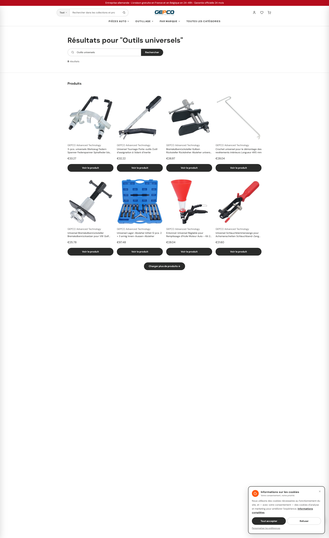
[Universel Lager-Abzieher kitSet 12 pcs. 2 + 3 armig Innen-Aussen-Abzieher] (140, 202)
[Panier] (269, 12)
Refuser (304, 521)
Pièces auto (117, 21)
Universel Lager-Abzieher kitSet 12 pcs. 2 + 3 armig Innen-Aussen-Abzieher (139, 234)
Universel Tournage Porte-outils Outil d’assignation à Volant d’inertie (137, 151)
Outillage (143, 21)
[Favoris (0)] (262, 12)
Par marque (169, 21)
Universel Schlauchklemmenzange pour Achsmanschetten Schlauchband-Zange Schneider (238, 234)
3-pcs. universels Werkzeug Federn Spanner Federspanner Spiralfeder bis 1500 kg (89, 151)
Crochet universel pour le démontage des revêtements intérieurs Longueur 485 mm (238, 151)
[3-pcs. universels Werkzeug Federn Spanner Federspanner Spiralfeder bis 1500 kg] (90, 118)
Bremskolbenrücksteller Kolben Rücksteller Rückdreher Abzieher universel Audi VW (189, 151)
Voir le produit (90, 167)
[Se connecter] (254, 12)
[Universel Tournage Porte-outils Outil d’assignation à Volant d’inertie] (140, 118)
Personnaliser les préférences (266, 528)
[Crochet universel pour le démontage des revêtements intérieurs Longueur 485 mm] (238, 118)
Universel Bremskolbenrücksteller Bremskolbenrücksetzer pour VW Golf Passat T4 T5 (88, 234)
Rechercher (152, 52)
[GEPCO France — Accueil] (164, 12)
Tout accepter (269, 521)
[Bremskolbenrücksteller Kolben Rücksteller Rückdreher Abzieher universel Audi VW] (189, 118)
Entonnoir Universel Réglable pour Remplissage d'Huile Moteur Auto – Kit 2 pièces (188, 234)
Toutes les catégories (203, 21)
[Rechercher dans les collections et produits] (124, 12)
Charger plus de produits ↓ (164, 266)
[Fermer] (319, 491)
